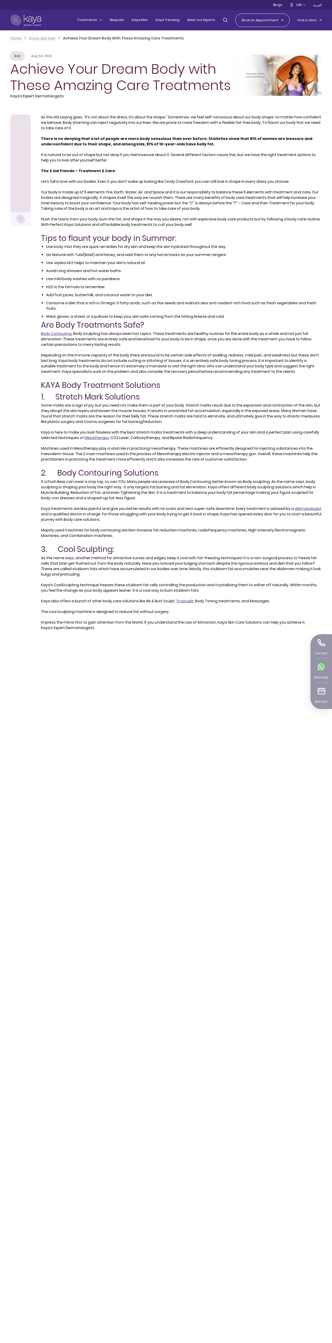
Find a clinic (307, 20)
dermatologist (308, 508)
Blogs (277, 5)
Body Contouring (56, 333)
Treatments (87, 20)
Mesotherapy (97, 437)
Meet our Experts (201, 20)
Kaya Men (140, 20)
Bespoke (117, 20)
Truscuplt (184, 601)
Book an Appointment (260, 20)
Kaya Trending (167, 20)
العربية (317, 5)
